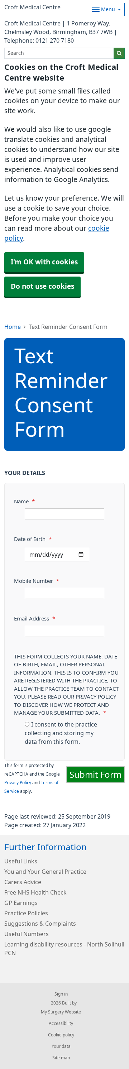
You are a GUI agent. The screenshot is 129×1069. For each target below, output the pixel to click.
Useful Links (20, 861)
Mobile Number (36, 581)
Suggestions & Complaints (40, 923)
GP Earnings (21, 903)
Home (12, 327)
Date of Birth (33, 539)
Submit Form (95, 774)
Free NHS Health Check (35, 892)
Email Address (34, 618)
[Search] (119, 53)
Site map (61, 1058)
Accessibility (61, 1023)
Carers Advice (22, 882)
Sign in (61, 994)
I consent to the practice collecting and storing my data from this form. (61, 733)
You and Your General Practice (45, 871)
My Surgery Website (61, 1012)
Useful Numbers (26, 934)
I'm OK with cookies (44, 262)
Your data (61, 1046)
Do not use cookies (42, 286)
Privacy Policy (17, 783)
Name (24, 501)
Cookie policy (61, 1035)
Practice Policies (26, 913)
